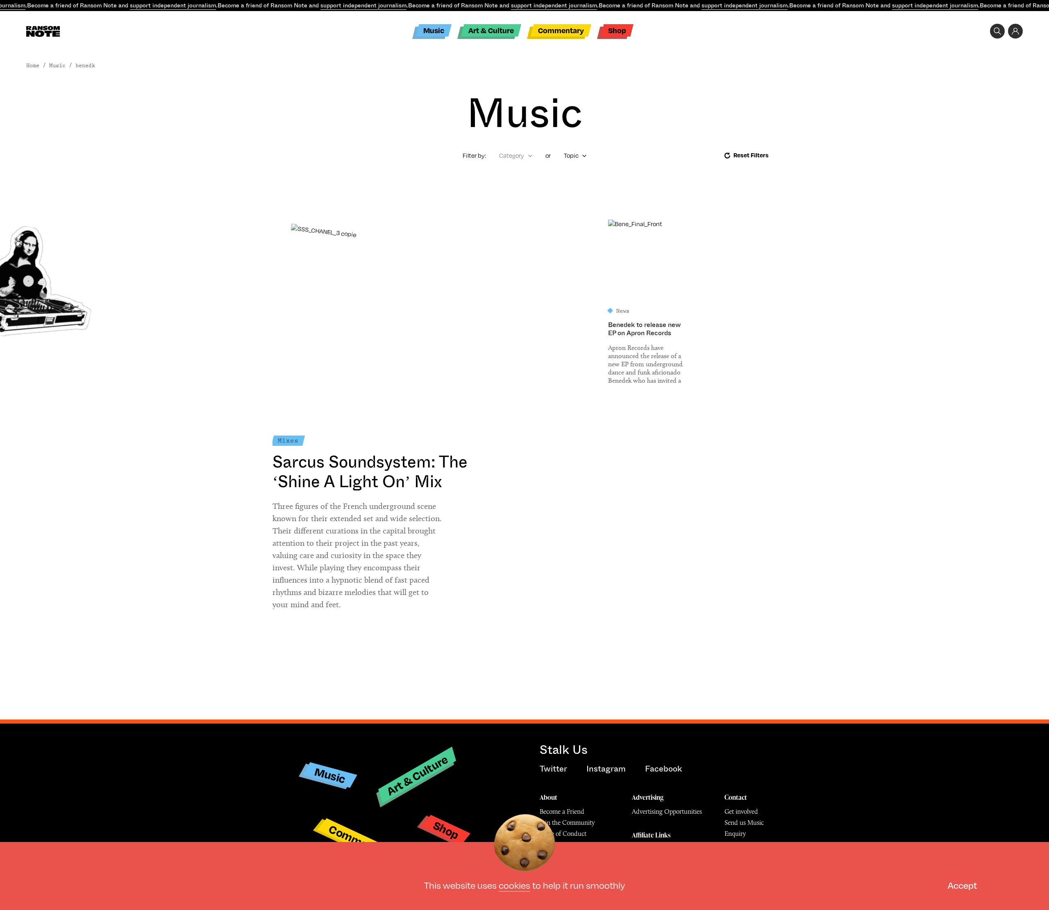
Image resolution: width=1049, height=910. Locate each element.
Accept (962, 884)
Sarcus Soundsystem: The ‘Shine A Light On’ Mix (370, 471)
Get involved (741, 811)
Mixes (288, 441)
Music (433, 30)
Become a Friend (562, 811)
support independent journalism (173, 5)
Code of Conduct (563, 833)
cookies (514, 884)
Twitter (553, 769)
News (622, 311)
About (548, 797)
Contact (735, 797)
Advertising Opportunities (667, 811)
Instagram (606, 769)
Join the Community (567, 822)
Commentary (561, 30)
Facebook (663, 769)
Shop (617, 30)
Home (32, 65)
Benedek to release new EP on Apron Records (644, 329)
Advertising (647, 797)
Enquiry (735, 833)
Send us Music (744, 822)
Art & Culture (491, 30)
